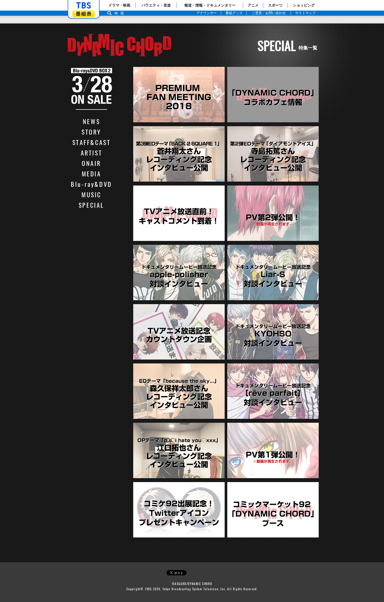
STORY (91, 131)
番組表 (83, 13)
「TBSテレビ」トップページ (83, 5)
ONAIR (91, 163)
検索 (120, 13)
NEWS (91, 121)
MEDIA (91, 173)
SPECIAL (91, 205)
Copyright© (135, 589)
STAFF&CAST (91, 142)
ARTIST (91, 152)
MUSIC (91, 194)
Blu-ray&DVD (91, 184)
